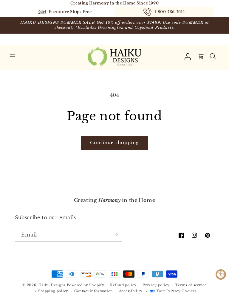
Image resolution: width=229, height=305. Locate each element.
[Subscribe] (115, 235)
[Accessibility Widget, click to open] (221, 274)
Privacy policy (156, 285)
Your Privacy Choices (176, 291)
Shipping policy (53, 291)
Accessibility (131, 291)
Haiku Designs (52, 285)
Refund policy (123, 285)
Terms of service (190, 285)
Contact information (93, 291)
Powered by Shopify (85, 285)
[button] (12, 56)
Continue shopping (114, 142)
